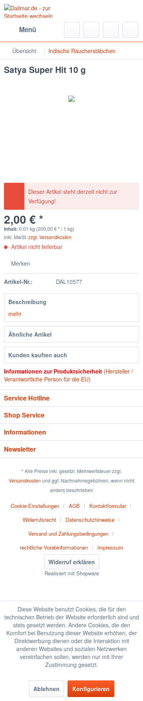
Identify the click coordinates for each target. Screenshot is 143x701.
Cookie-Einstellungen (35, 505)
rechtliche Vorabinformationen (54, 547)
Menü (27, 29)
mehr (14, 314)
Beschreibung (27, 302)
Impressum (110, 547)
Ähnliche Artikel (30, 334)
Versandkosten (25, 480)
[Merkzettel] (91, 30)
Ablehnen (46, 689)
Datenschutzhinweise (90, 519)
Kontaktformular (107, 505)
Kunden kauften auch (37, 355)
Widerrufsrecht (39, 519)
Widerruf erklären (71, 562)
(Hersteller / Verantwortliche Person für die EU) (68, 375)
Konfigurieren (91, 689)
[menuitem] (20, 30)
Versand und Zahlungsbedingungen (68, 533)
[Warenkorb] (130, 30)
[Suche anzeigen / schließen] (72, 30)
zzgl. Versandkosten (50, 237)
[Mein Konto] (111, 30)
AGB (74, 505)
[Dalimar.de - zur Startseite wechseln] (38, 11)
